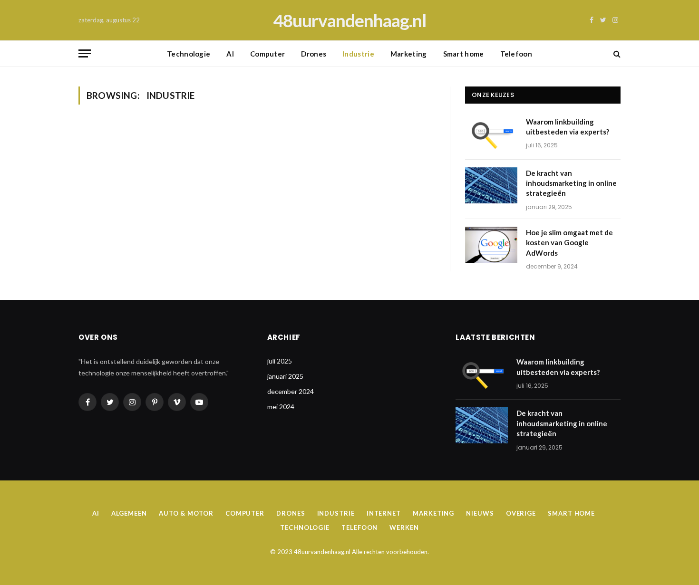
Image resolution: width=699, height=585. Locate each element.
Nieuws (480, 513)
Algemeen (129, 513)
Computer (267, 53)
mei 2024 (280, 407)
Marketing (408, 53)
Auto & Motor (186, 513)
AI (230, 53)
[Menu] (84, 53)
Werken (403, 527)
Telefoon (516, 53)
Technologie (188, 53)
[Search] (616, 53)
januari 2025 (285, 376)
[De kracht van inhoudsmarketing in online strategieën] (491, 185)
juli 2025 (279, 361)
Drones (313, 53)
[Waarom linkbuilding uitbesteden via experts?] (491, 134)
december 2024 (290, 391)
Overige (521, 513)
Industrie (358, 53)
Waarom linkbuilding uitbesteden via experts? (567, 126)
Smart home (463, 53)
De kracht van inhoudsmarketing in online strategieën (571, 183)
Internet (384, 513)
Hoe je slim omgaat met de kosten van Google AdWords (569, 242)
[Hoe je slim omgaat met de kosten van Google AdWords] (491, 245)
